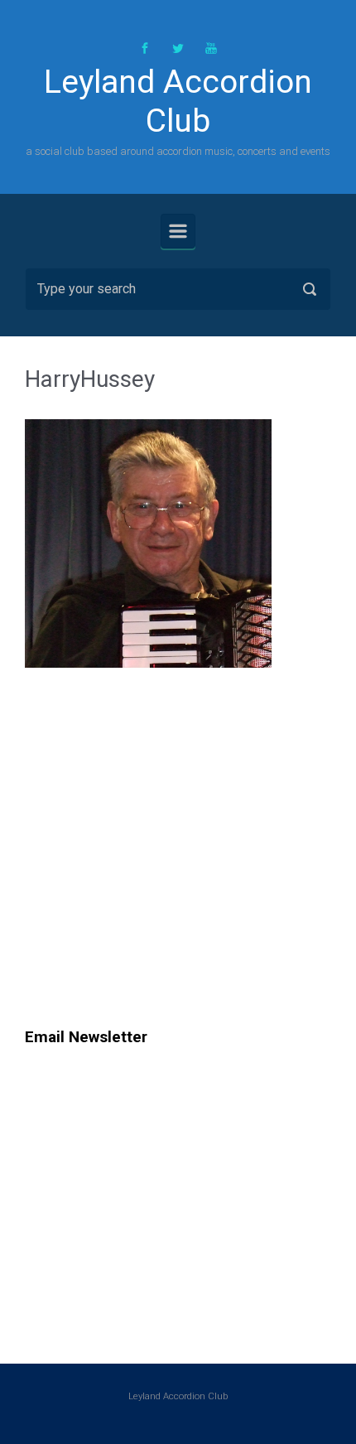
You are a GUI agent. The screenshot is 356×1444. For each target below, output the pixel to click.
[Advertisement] (164, 876)
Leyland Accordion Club (178, 101)
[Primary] (178, 231)
